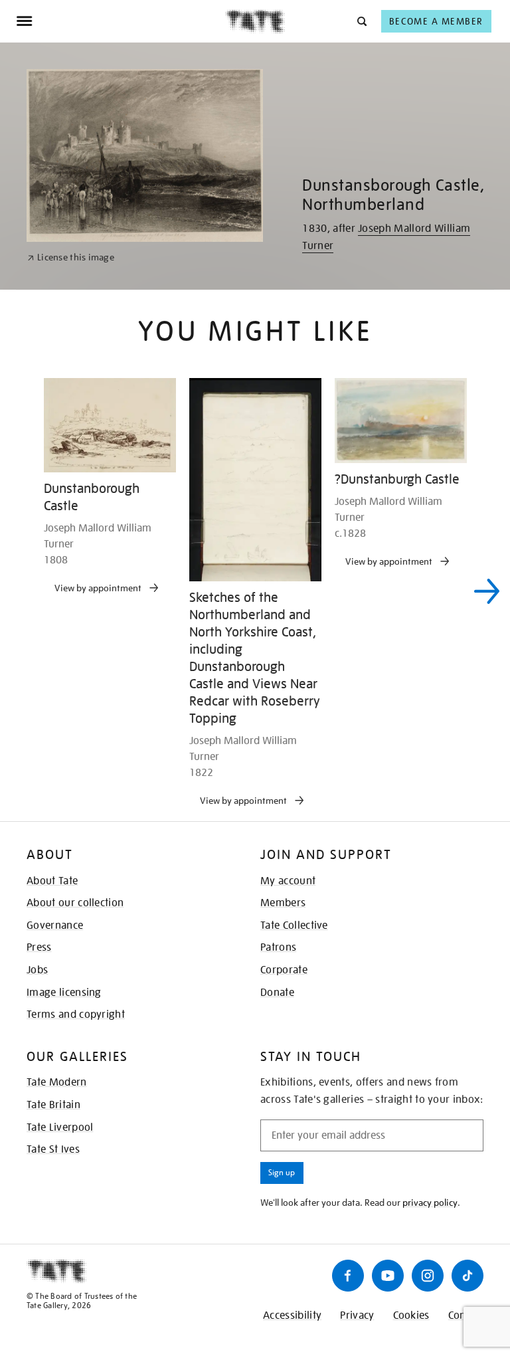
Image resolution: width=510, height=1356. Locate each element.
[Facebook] (348, 1276)
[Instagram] (428, 1276)
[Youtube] (388, 1276)
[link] (71, 257)
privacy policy (430, 1203)
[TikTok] (467, 1276)
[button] (361, 21)
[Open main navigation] (120, 21)
